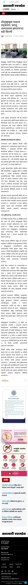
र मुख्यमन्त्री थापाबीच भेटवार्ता (14, 494)
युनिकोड (7, 9)
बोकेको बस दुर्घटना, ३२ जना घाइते (13, 502)
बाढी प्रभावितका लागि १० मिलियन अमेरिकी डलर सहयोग (13, 510)
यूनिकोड (18, 567)
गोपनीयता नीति (18, 564)
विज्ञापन (11, 567)
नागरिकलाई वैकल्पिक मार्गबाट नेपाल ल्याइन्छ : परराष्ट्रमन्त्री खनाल (12, 519)
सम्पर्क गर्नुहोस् (4, 567)
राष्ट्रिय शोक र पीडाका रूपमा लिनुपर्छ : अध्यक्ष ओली (13, 486)
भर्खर (6, 480)
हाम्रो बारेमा (11, 564)
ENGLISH (13, 9)
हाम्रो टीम (4, 564)
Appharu (20, 583)
